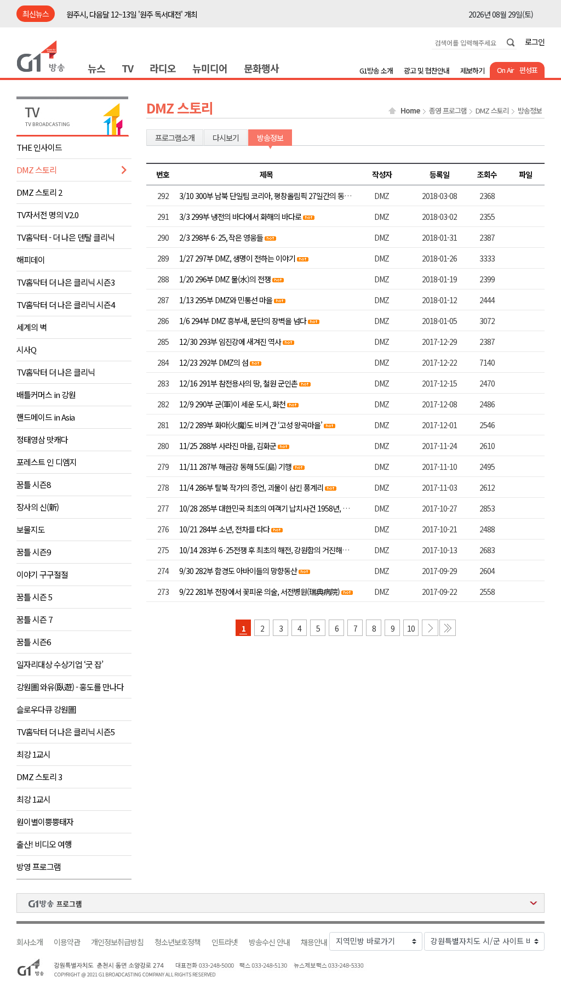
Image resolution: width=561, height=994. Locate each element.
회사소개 (29, 942)
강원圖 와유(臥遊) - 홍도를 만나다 (70, 686)
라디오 (163, 68)
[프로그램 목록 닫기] (280, 903)
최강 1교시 (33, 754)
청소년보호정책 (177, 942)
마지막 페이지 (447, 628)
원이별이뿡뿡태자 (44, 821)
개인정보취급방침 (117, 942)
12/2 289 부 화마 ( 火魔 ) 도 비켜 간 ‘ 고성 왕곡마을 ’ (250, 424)
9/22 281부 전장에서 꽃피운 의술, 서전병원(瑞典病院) (259, 591)
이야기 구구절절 (42, 574)
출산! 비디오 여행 (44, 844)
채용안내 (314, 942)
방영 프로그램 (38, 866)
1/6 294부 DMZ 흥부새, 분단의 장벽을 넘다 (242, 320)
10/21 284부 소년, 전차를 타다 (224, 529)
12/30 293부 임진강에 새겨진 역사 (230, 341)
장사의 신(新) (37, 507)
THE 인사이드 (39, 147)
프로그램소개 (174, 137)
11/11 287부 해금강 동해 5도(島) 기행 (235, 466)
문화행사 (261, 68)
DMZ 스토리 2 (39, 192)
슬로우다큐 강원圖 (46, 709)
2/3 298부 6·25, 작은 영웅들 (221, 237)
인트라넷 (224, 942)
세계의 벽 (31, 327)
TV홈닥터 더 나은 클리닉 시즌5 (65, 731)
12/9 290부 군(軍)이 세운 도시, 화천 (232, 404)
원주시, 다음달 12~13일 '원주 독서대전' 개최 (131, 14)
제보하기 (472, 70)
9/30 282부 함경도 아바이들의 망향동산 (238, 570)
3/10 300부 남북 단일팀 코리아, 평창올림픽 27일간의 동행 (265, 195)
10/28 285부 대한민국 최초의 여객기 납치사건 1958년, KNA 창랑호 (278, 508)
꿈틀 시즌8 (33, 484)
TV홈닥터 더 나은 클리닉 (55, 372)
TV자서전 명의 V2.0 (47, 214)
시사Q (26, 349)
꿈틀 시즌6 (33, 641)
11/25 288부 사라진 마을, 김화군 (227, 445)
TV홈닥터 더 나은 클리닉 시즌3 (65, 282)
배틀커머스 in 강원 (46, 394)
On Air (505, 70)
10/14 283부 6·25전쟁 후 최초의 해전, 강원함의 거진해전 (263, 549)
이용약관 (67, 942)
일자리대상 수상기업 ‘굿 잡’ (59, 664)
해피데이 (30, 259)
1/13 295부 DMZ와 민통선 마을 (225, 299)
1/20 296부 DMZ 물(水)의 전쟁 (225, 279)
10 (411, 628)
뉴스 (96, 68)
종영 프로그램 (448, 110)
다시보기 (226, 137)
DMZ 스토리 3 (39, 776)
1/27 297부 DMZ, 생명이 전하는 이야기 (237, 258)
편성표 (528, 70)
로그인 (535, 41)
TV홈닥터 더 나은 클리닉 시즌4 (65, 304)
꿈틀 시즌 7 (34, 619)
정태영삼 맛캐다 (42, 439)
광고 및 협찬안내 (426, 70)
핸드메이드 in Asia (45, 417)
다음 (430, 628)
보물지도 (30, 529)
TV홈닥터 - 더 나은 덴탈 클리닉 (65, 237)
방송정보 (530, 110)
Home (410, 110)
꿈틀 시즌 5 (34, 597)
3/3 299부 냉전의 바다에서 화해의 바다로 (240, 216)
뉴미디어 (209, 68)
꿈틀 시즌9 (33, 552)
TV (127, 68)
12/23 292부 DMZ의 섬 (213, 362)
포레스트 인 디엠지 (46, 462)
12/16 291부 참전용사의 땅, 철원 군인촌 (238, 383)
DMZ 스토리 (36, 169)
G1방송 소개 (376, 70)
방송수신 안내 (269, 942)
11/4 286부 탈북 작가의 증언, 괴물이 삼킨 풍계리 (251, 487)
